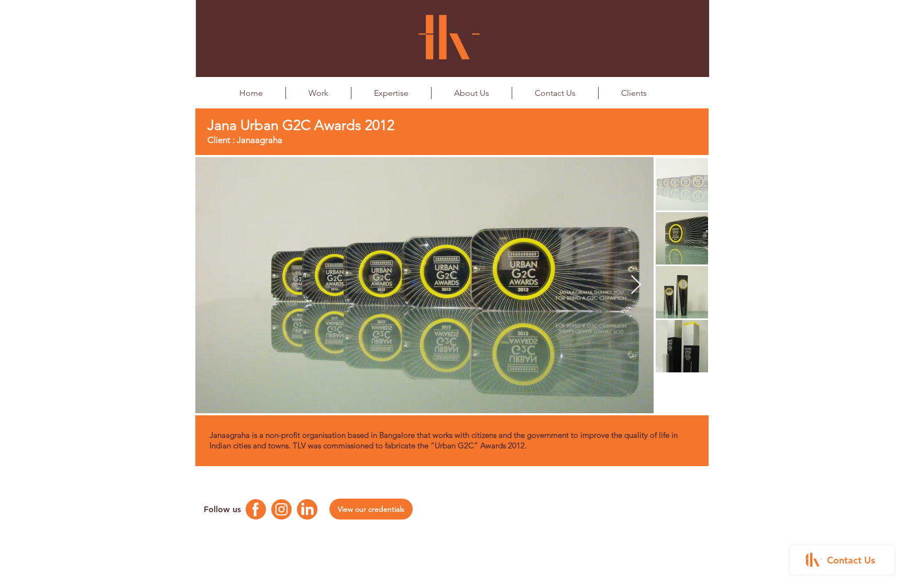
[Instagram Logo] (281, 509)
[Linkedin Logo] (307, 509)
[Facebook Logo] (256, 509)
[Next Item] (636, 285)
